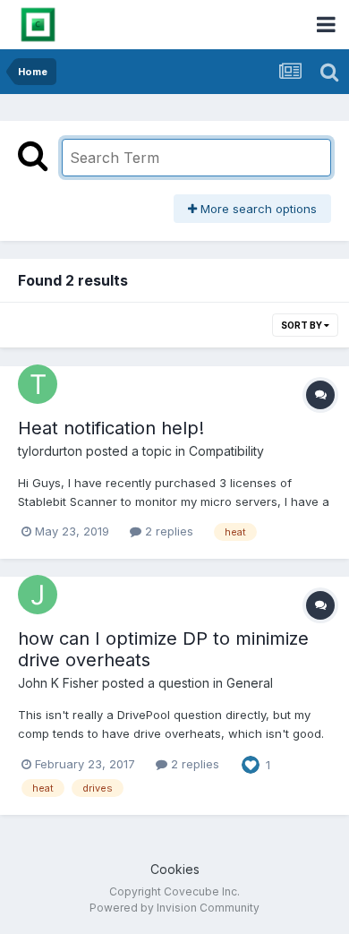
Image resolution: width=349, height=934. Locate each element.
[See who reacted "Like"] (250, 763)
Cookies (175, 869)
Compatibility (226, 450)
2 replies (167, 531)
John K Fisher (58, 682)
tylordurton (50, 450)
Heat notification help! (111, 428)
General (249, 682)
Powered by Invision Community (174, 907)
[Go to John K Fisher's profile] (37, 594)
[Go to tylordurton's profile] (37, 384)
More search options (257, 208)
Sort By (302, 325)
